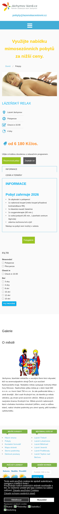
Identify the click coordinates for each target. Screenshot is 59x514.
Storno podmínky (12, 451)
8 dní (7, 288)
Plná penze (10, 266)
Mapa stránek (11, 447)
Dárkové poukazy (12, 454)
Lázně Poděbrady (42, 451)
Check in (6, 270)
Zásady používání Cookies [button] (26, 490)
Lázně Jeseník (40, 447)
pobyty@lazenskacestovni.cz (29, 15)
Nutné (9, 507)
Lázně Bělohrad (41, 444)
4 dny (7, 285)
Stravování (7, 259)
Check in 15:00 (11, 274)
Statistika (35, 507)
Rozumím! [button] (42, 500)
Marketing (11, 510)
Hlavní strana (10, 438)
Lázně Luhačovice (42, 441)
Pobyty (8, 441)
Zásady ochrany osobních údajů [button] (19, 493)
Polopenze (9, 263)
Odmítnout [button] (16, 500)
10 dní (7, 299)
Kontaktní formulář (13, 444)
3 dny (7, 281)
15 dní (7, 292)
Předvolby (21, 507)
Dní (3, 278)
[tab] (29, 169)
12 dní (7, 295)
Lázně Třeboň (40, 438)
